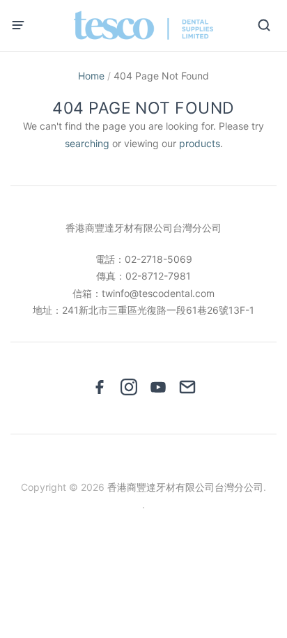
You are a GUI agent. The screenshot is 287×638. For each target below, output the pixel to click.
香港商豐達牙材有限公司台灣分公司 (185, 487)
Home (91, 76)
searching (87, 143)
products (199, 143)
